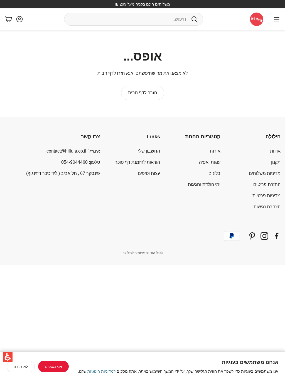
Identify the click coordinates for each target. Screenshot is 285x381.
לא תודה (21, 366)
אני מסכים (53, 366)
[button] (8, 357)
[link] (142, 93)
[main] (142, 73)
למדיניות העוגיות (101, 371)
